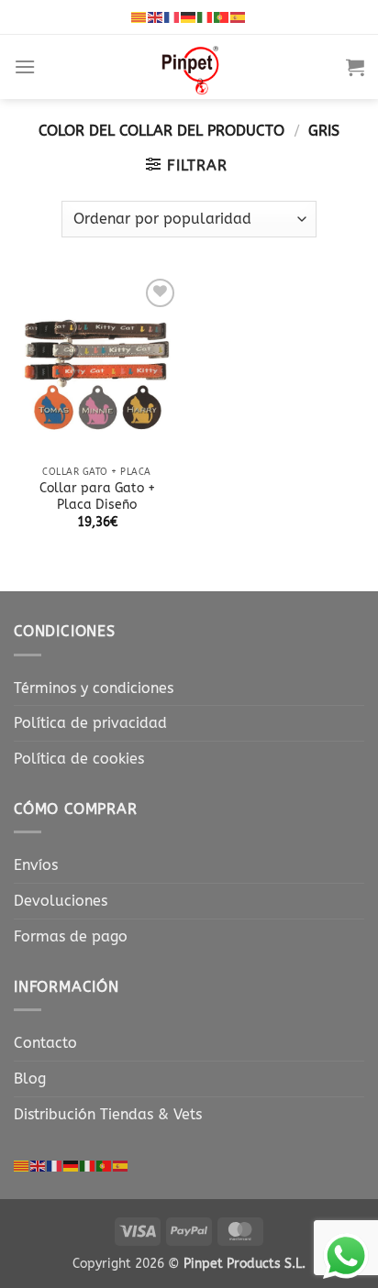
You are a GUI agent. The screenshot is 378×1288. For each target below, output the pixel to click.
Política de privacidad (90, 723)
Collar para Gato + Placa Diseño (97, 496)
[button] (25, 66)
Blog (30, 1078)
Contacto (45, 1042)
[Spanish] (238, 16)
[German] (189, 16)
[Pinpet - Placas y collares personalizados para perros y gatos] (191, 67)
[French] (172, 16)
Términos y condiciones (93, 688)
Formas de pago (71, 936)
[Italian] (205, 16)
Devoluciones (60, 900)
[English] (156, 16)
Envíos (36, 865)
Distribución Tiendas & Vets (108, 1114)
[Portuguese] (222, 16)
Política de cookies (79, 758)
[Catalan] (139, 16)
